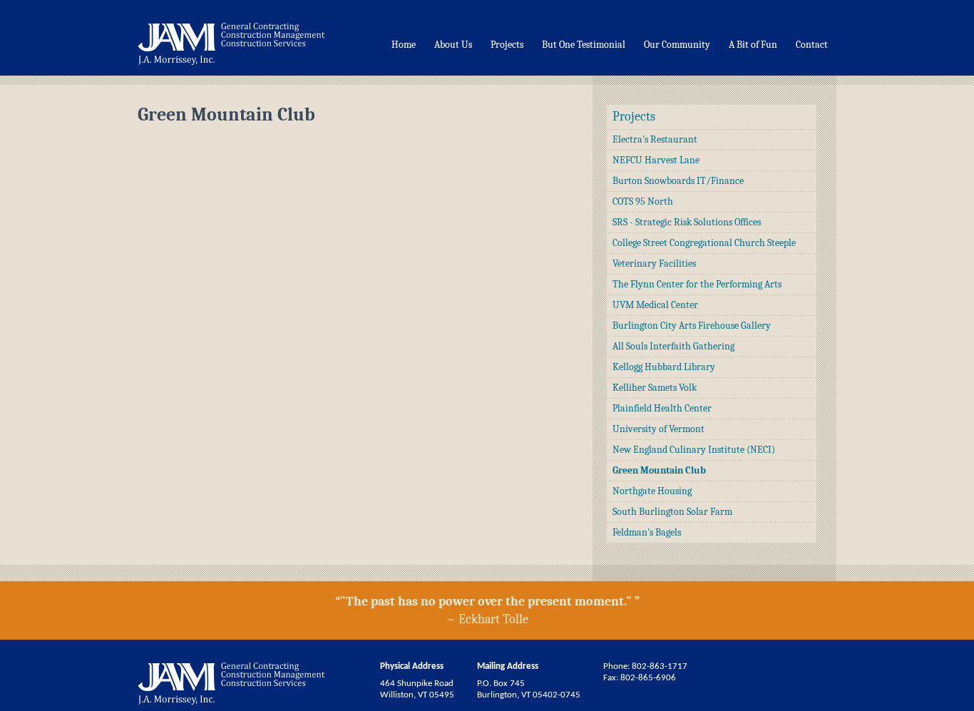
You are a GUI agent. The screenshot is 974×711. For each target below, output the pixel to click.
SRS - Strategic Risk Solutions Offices (686, 222)
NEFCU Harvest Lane (655, 160)
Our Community (677, 45)
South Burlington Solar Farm (672, 512)
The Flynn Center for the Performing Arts (696, 284)
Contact (812, 45)
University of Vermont (658, 429)
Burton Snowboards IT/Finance (678, 181)
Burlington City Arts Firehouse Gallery (691, 325)
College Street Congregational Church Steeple (704, 243)
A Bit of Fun (753, 45)
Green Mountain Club (659, 470)
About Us (453, 45)
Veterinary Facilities (654, 263)
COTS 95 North (642, 201)
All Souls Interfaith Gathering (673, 346)
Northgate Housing (652, 491)
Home (403, 45)
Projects (507, 45)
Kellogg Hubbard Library (663, 367)
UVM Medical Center (655, 305)
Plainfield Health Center (662, 408)
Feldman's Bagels (646, 532)
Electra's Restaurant (654, 139)
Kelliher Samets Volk (654, 388)
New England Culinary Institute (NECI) (693, 450)
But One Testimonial (583, 45)
